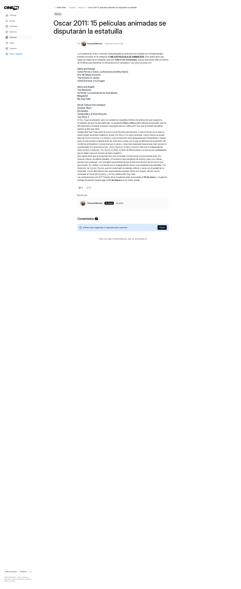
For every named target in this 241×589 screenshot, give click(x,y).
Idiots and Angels (86, 87)
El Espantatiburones (99, 147)
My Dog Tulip (83, 99)
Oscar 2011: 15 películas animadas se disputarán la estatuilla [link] (112, 7)
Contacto (23, 572)
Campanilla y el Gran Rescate (92, 114)
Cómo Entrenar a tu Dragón (91, 81)
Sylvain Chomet (97, 168)
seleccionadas (140, 62)
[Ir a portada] (11, 8)
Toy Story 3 (83, 117)
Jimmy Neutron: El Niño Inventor (123, 147)
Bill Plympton (100, 174)
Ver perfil (119, 203)
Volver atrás (61, 7)
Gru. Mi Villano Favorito (89, 74)
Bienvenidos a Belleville (88, 150)
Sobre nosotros (11, 572)
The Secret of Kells (108, 150)
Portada (72, 7)
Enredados (82, 111)
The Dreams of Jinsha (88, 78)
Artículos (81, 7)
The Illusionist (84, 90)
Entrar (162, 227)
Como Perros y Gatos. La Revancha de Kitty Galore (102, 71)
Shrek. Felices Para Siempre (91, 105)
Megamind (82, 96)
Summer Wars (84, 108)
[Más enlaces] (30, 571)
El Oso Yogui (83, 120)
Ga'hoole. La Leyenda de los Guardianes (97, 93)
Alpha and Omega (86, 68)
